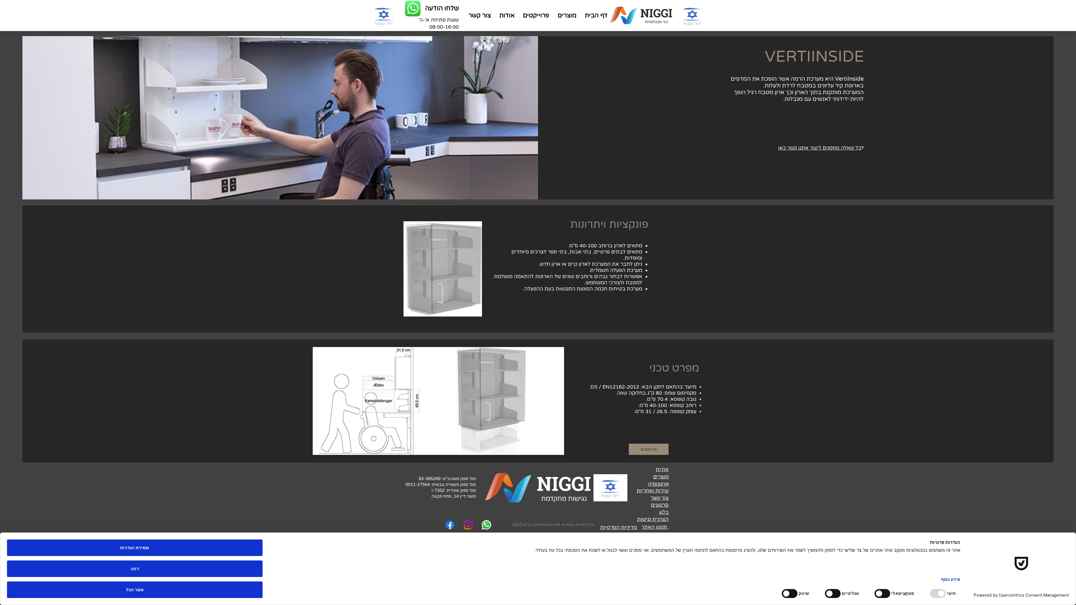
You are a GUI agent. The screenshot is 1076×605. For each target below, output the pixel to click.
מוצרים (661, 477)
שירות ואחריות (653, 491)
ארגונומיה (658, 484)
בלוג (664, 512)
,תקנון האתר (655, 527)
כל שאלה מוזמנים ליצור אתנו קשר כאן (819, 148)
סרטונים (660, 505)
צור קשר (660, 498)
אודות (662, 469)
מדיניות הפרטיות (618, 527)
